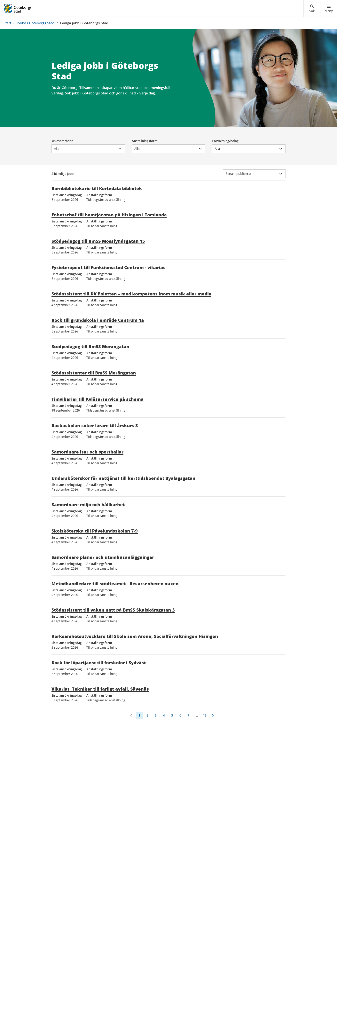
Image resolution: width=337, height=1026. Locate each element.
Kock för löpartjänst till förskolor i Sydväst (98, 662)
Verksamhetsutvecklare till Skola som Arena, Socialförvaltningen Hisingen (134, 636)
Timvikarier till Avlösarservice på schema (97, 399)
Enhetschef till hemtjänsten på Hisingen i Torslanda (109, 215)
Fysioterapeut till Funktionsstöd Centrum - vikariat (108, 267)
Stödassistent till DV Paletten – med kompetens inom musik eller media (131, 294)
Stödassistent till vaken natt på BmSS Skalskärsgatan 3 (113, 610)
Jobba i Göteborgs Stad (35, 23)
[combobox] (88, 148)
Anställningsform (144, 141)
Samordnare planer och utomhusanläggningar (102, 557)
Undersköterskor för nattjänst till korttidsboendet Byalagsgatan (123, 478)
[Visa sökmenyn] (312, 8)
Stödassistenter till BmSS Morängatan (93, 373)
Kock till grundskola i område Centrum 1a (97, 320)
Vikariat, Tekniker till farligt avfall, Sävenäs (100, 689)
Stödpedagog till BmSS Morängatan (90, 346)
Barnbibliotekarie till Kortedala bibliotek (96, 188)
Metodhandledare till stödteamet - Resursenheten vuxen (115, 583)
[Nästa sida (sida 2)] (212, 715)
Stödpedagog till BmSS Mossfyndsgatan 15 (98, 241)
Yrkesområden (62, 141)
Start (7, 23)
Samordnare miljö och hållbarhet (88, 504)
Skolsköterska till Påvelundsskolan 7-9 (94, 531)
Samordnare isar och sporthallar (87, 452)
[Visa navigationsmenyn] (328, 8)
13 (205, 715)
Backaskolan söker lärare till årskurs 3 (94, 425)
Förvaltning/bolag (225, 141)
